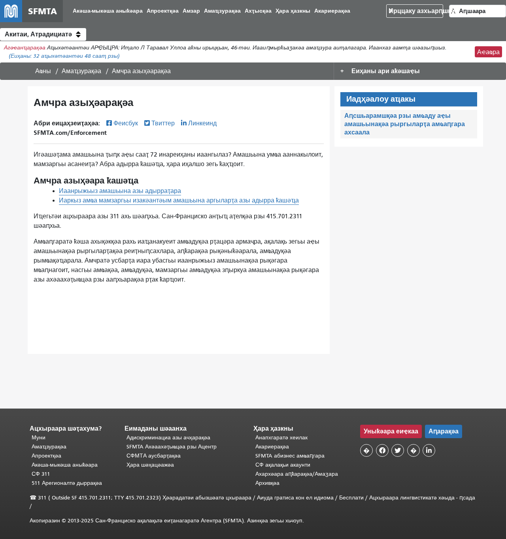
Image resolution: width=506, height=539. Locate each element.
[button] (43, 34)
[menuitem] (108, 11)
